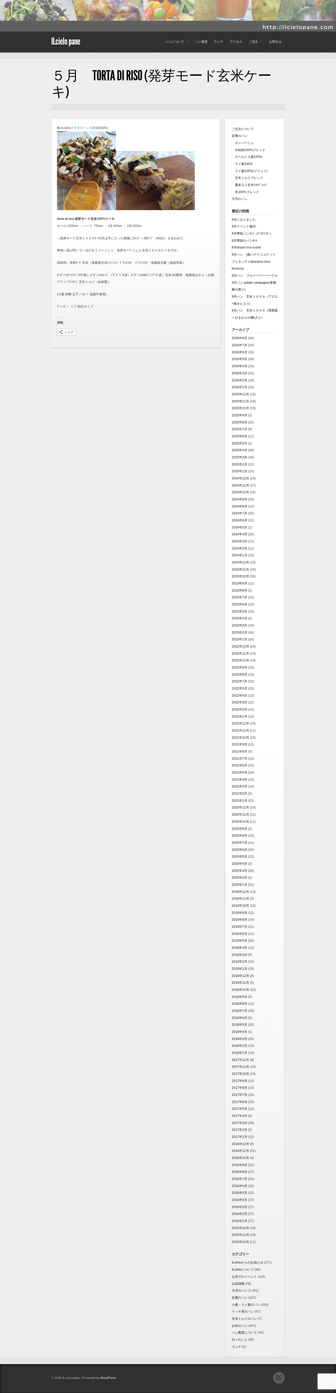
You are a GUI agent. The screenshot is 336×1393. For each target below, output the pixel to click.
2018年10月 (240, 990)
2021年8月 (239, 751)
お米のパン (240, 1326)
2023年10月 (240, 576)
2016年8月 (239, 1172)
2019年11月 (240, 898)
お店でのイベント (244, 1276)
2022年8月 (239, 674)
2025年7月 (239, 429)
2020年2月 (239, 877)
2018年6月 (239, 1018)
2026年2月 (239, 380)
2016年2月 (239, 1214)
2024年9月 (239, 499)
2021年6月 (239, 765)
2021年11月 (240, 730)
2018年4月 (239, 1032)
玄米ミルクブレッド (247, 178)
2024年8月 (239, 506)
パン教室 (201, 42)
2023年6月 (239, 604)
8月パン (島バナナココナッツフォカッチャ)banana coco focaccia (254, 261)
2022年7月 (239, 681)
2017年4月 (239, 1116)
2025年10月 (240, 408)
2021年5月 (239, 772)
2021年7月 (239, 758)
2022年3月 (239, 702)
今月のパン (81, 128)
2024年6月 (239, 520)
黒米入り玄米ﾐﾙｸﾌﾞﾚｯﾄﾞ (250, 185)
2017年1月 (239, 1137)
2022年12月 (240, 646)
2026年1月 (239, 387)
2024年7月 (239, 513)
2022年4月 (239, 695)
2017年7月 (239, 1095)
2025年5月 (239, 443)
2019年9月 (239, 913)
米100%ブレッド (245, 192)
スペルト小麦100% (247, 157)
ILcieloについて (243, 1269)
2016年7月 (239, 1179)
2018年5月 (239, 1025)
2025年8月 (239, 422)
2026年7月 (239, 345)
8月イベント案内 (244, 226)
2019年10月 (240, 906)
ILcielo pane (65, 41)
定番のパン (240, 136)
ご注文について (243, 129)
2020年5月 (239, 856)
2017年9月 (239, 1081)
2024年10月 (240, 492)
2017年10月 (240, 1074)
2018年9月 (239, 997)
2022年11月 (240, 653)
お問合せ (275, 42)
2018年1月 (239, 1053)
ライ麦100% (242, 164)
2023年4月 (239, 618)
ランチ (218, 42)
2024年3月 (239, 541)
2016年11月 (240, 1151)
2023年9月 (239, 583)
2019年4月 (239, 948)
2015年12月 (240, 1228)
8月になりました (244, 219)
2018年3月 (239, 1039)
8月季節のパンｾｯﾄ (244, 240)
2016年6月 (239, 1186)
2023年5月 (239, 611)
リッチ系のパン (243, 1311)
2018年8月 (239, 1004)
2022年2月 (239, 709)
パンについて (173, 43)
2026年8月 (239, 338)
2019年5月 (239, 941)
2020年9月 (239, 829)
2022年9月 (239, 667)
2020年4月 (239, 864)
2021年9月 (239, 744)
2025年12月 (240, 394)
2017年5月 (239, 1109)
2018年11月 (240, 983)
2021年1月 (239, 800)
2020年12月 (240, 807)
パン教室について (244, 1332)
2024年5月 (239, 527)
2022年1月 (239, 716)
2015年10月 (240, 1242)
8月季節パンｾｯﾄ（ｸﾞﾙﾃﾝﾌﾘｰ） (252, 233)
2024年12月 (240, 478)
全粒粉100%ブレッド (248, 150)
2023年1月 (239, 639)
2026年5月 (239, 359)
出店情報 (238, 1284)
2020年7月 (239, 843)
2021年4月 (239, 779)
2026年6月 (239, 352)
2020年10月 (240, 822)
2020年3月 (239, 871)
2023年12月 (240, 562)
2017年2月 (239, 1130)
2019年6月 (239, 934)
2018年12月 (240, 976)
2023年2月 (239, 632)
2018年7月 (239, 1011)
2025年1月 (239, 471)
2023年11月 (240, 569)
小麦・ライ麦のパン (246, 1305)
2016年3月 (239, 1207)
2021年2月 (239, 793)
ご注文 (251, 43)
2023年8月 (239, 590)
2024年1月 (239, 555)
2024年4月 (239, 534)
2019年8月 (239, 919)
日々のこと (240, 1340)
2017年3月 (239, 1123)
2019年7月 (239, 927)
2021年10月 (240, 737)
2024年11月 (240, 485)
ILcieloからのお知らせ (247, 1262)
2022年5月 (239, 688)
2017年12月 (240, 1060)
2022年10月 (240, 660)
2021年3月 (239, 786)
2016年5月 (239, 1193)
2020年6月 (239, 850)
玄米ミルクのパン (244, 1318)
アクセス (236, 42)
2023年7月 (239, 597)
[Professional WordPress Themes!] (279, 1383)
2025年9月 (239, 415)
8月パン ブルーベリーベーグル (255, 275)
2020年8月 (239, 835)
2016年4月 (239, 1200)
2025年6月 (239, 436)
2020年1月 (239, 885)
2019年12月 (240, 892)
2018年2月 (239, 1046)
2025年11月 (240, 401)
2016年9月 (239, 1165)
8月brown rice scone (246, 247)
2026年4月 (239, 366)
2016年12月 (240, 1144)
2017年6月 (239, 1102)
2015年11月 (240, 1235)
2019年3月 (239, 955)
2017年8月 (239, 1088)
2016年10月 (240, 1158)
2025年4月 (239, 450)
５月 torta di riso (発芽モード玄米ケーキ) (161, 83)
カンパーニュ (243, 143)
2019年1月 (239, 969)
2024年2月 (239, 548)
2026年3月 (239, 373)
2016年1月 (239, 1221)
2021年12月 (240, 723)
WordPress (108, 1378)
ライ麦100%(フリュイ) (249, 171)
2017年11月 (240, 1067)
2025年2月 (239, 464)
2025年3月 (239, 457)
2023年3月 (239, 625)
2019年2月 (239, 962)
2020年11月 (240, 814)
